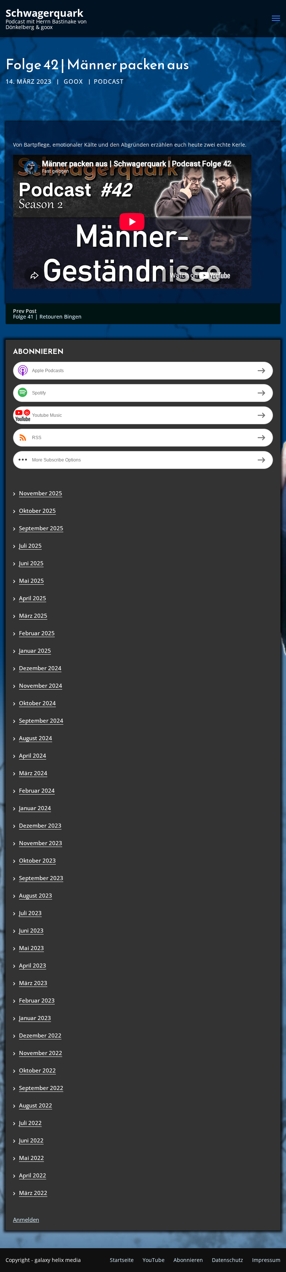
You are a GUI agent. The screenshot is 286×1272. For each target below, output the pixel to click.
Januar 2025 (35, 650)
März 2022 (33, 1192)
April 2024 (32, 755)
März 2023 (33, 983)
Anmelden (26, 1219)
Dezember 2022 (40, 1035)
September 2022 (41, 1088)
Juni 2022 (31, 1140)
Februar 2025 (37, 633)
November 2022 (40, 1053)
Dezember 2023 (40, 825)
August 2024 (35, 738)
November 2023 (40, 843)
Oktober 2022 (37, 1070)
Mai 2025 (31, 580)
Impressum (266, 1260)
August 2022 (35, 1105)
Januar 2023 (35, 1018)
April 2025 (32, 598)
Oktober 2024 (37, 703)
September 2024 (41, 720)
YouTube (154, 1260)
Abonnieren (188, 1260)
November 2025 (40, 493)
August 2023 (35, 895)
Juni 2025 (31, 563)
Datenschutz (227, 1260)
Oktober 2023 (37, 860)
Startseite (122, 1260)
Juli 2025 (30, 545)
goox (73, 81)
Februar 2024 (37, 790)
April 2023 (32, 965)
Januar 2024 (35, 808)
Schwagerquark (44, 13)
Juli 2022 (30, 1122)
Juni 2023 (31, 930)
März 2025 (33, 615)
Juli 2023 (30, 913)
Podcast (109, 81)
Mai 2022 (31, 1157)
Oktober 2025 (37, 510)
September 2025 (41, 528)
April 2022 (32, 1175)
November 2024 (40, 685)
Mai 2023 (31, 948)
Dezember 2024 (40, 668)
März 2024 (33, 773)
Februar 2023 (37, 1000)
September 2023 (41, 878)
